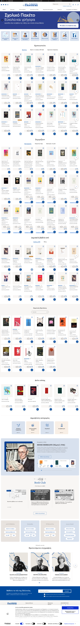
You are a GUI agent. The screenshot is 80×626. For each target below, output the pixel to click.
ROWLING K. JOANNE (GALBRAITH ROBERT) (28, 165)
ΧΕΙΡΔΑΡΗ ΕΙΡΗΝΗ (16, 70)
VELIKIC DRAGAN (5, 363)
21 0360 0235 (10, 0)
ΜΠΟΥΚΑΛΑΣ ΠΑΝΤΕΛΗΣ (60, 97)
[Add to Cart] (9, 78)
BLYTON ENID (26, 70)
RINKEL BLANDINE (16, 361)
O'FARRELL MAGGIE (50, 288)
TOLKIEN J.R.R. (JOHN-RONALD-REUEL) (51, 223)
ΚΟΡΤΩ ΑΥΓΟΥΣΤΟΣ (61, 192)
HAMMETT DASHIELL (51, 69)
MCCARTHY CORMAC (28, 363)
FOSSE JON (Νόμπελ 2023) (50, 193)
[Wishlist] (73, 5)
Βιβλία (4, 9)
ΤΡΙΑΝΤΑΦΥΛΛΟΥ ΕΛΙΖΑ (51, 97)
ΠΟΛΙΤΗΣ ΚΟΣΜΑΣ (73, 190)
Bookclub (60, 9)
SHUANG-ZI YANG (39, 363)
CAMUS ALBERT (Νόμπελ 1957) (72, 97)
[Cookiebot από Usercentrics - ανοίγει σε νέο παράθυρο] (7, 624)
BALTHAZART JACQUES (62, 222)
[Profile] (75, 5)
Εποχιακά (12, 9)
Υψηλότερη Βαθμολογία (10, 532)
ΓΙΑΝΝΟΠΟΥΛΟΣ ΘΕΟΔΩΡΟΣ (27, 193)
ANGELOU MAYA (39, 70)
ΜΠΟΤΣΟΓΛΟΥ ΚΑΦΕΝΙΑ (72, 71)
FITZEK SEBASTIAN (61, 164)
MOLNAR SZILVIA (50, 361)
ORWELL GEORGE (5, 192)
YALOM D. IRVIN (38, 262)
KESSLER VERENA (16, 332)
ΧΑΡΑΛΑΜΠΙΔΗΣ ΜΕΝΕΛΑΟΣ (27, 99)
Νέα (14, 535)
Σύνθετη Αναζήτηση (67, 6)
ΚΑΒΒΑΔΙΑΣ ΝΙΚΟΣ (73, 261)
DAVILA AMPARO (73, 334)
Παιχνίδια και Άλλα (34, 9)
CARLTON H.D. (15, 288)
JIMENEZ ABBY (38, 288)
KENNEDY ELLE (50, 124)
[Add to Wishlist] (9, 54)
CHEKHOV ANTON (5, 333)
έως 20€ (7, 535)
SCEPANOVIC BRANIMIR (6, 97)
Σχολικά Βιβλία (22, 9)
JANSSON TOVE (38, 192)
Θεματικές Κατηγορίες (48, 9)
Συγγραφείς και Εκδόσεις (71, 9)
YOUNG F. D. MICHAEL (28, 333)
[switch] (33, 624)
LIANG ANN (4, 288)
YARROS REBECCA (16, 164)
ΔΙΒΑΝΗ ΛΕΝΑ (27, 126)
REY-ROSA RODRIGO (16, 97)
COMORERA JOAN (61, 70)
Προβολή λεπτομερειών (69, 623)
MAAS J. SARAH (4, 164)
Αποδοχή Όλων (70, 607)
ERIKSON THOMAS (61, 289)
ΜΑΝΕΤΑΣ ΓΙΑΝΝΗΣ (73, 222)
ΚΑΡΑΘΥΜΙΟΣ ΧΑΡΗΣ (5, 124)
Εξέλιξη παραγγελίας (75, 0)
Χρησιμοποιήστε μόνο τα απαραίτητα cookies (70, 612)
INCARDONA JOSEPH (51, 332)
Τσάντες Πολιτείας (69, 528)
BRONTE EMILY (4, 261)
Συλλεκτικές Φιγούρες (69, 535)
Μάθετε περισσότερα (44, 456)
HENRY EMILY (26, 289)
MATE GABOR (38, 98)
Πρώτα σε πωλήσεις (10, 528)
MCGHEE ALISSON (50, 164)
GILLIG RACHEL (38, 164)
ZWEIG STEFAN (27, 261)
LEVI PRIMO (15, 262)
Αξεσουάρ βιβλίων (69, 532)
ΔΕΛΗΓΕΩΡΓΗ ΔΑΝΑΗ (62, 126)
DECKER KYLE (60, 333)
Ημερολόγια (69, 538)
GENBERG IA (4, 69)
